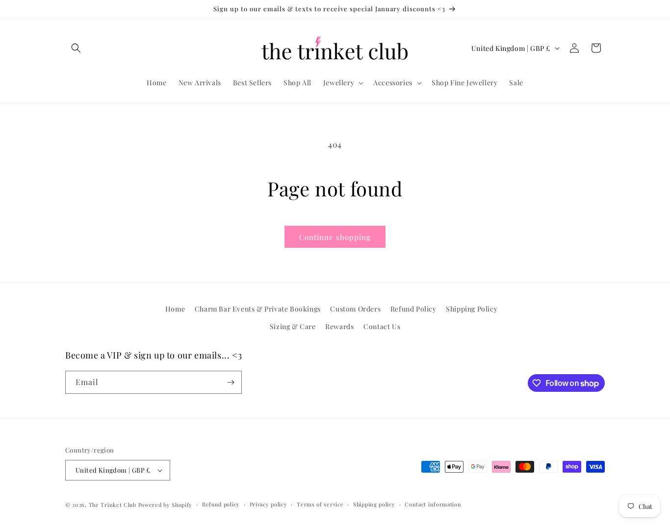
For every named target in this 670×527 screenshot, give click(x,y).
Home (175, 308)
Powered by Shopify (165, 504)
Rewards (339, 326)
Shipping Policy (471, 308)
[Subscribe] (230, 382)
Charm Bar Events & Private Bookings (258, 308)
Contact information (433, 504)
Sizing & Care (293, 326)
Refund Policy (413, 308)
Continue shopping (335, 237)
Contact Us (381, 326)
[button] (76, 48)
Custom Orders (355, 308)
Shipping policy (374, 504)
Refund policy (221, 504)
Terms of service (320, 504)
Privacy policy (268, 504)
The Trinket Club (112, 504)
